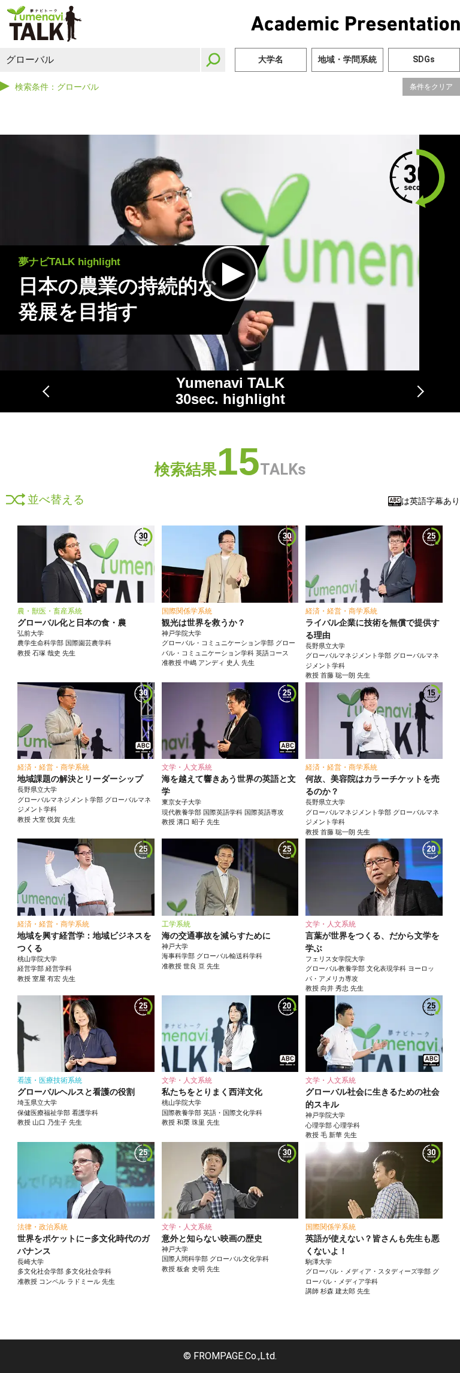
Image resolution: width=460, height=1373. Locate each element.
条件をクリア (431, 87)
